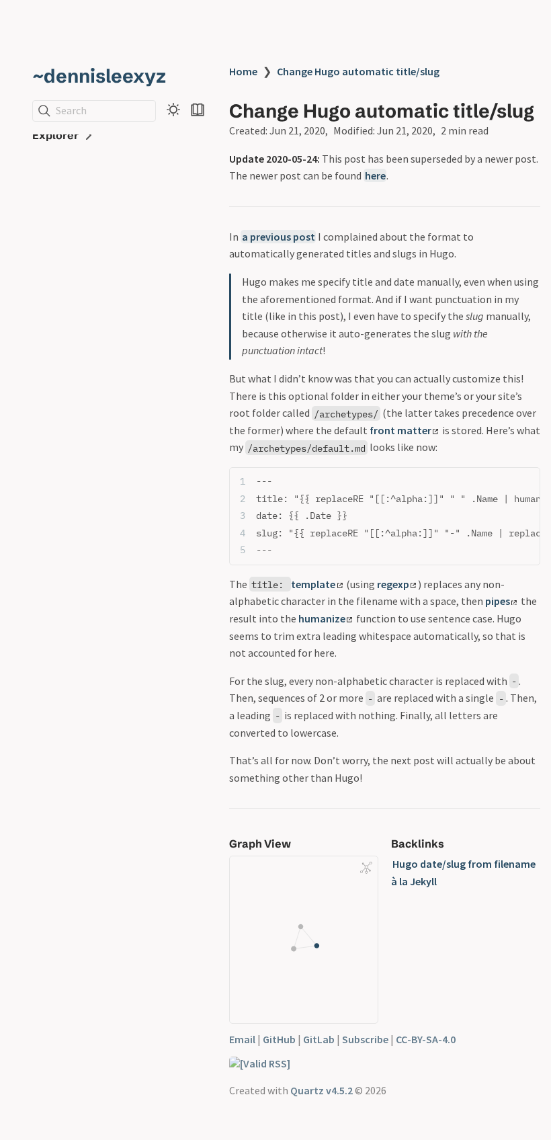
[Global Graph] (366, 868)
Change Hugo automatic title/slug (358, 71)
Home (243, 71)
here (375, 175)
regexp (393, 584)
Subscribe (365, 1039)
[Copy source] (525, 481)
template (313, 584)
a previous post (278, 236)
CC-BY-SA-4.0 (426, 1039)
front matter (400, 430)
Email (242, 1039)
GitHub (279, 1039)
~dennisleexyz (99, 76)
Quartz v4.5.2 (321, 1090)
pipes (497, 601)
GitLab (319, 1039)
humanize (321, 618)
